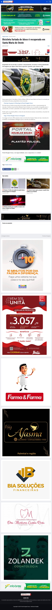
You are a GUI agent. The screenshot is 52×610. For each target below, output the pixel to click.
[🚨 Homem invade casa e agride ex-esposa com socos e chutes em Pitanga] (13, 200)
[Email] (15, 169)
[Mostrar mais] (18, 169)
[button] (1, 2)
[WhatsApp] (12, 169)
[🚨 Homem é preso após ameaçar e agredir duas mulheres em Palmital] (38, 184)
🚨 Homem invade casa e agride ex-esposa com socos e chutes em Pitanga (13, 207)
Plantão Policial (12, 36)
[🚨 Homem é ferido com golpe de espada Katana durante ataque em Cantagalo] (13, 184)
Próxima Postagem (46, 236)
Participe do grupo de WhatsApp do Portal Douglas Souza (18, 103)
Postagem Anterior (6, 236)
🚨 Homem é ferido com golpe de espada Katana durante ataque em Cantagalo (13, 190)
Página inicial (5, 36)
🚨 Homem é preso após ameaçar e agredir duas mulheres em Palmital (38, 190)
